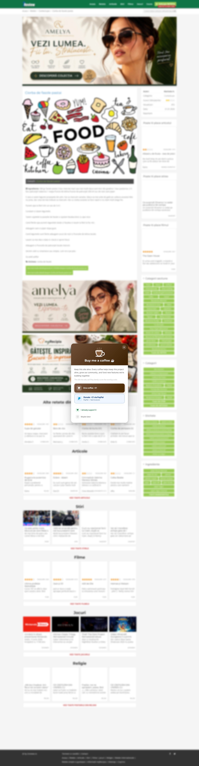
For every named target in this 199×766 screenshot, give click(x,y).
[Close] (124, 347)
